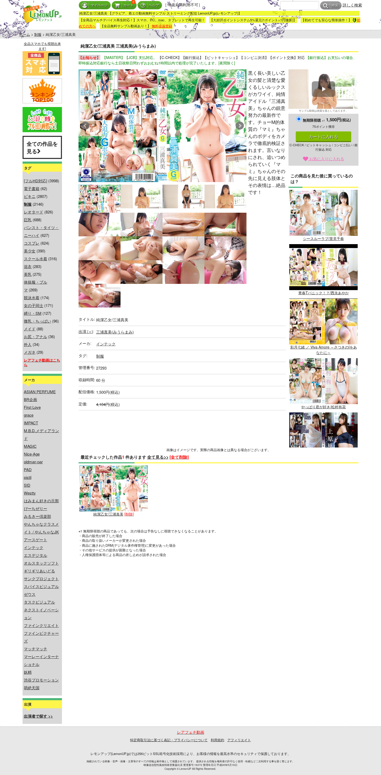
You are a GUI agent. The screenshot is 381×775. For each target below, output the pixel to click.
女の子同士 (33, 305)
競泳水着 (31, 297)
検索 (335, 6)
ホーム (24, 34)
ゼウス (30, 594)
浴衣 (28, 266)
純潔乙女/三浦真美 (108, 514)
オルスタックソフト (41, 563)
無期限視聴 (314, 120)
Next (240, 126)
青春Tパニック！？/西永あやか (323, 292)
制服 (37, 34)
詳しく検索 (352, 5)
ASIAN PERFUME (40, 391)
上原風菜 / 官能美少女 (323, 461)
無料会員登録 (162, 25)
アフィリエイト (239, 739)
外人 (28, 344)
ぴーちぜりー (35, 508)
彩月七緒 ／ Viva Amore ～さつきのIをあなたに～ (323, 349)
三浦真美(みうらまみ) (115, 332)
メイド (30, 328)
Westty (30, 493)
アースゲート (35, 539)
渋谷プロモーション (41, 680)
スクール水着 (35, 258)
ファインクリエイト (41, 625)
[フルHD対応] (35, 180)
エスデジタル (35, 555)
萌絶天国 (31, 687)
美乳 (28, 274)
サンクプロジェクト (41, 578)
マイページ (99, 5)
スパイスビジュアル (41, 586)
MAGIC (30, 446)
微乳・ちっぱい (37, 321)
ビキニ (30, 196)
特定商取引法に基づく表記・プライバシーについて (169, 739)
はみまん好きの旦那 (41, 500)
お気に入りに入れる (326, 158)
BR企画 (30, 399)
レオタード (33, 212)
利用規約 (217, 739)
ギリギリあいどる (39, 570)
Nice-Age (32, 454)
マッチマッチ (35, 648)
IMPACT (31, 422)
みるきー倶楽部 (37, 516)
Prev (85, 126)
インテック (33, 547)
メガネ (30, 352)
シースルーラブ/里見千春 (323, 238)
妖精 (28, 672)
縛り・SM (32, 313)
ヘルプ (154, 5)
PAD (28, 469)
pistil (27, 477)
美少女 (30, 250)
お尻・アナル (35, 336)
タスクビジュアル (39, 602)
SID (27, 485)
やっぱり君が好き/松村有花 (323, 406)
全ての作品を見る (42, 147)
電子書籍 (31, 188)
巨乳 (28, 219)
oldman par (33, 461)
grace (28, 415)
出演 (86, 331)
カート (128, 5)
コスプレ (31, 243)
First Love (32, 407)
